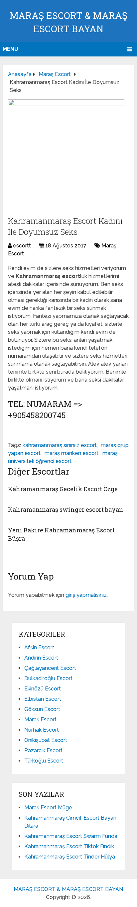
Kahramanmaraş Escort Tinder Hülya (69, 857)
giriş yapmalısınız (86, 595)
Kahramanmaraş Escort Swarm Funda (70, 836)
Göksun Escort (42, 709)
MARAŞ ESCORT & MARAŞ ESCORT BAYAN (68, 889)
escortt (22, 245)
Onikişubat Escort (45, 740)
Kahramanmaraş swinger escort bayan (65, 509)
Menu (10, 49)
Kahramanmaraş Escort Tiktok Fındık (69, 846)
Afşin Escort (39, 647)
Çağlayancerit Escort (50, 668)
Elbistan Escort (42, 699)
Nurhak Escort (41, 730)
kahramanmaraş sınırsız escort (60, 445)
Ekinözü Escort (42, 688)
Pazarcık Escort (43, 750)
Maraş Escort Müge (48, 807)
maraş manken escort (71, 453)
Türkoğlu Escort (43, 761)
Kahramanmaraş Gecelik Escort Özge (63, 489)
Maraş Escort (40, 719)
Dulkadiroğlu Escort (48, 678)
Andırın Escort (41, 658)
